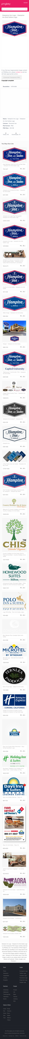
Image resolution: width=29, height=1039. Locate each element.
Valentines (6, 996)
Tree (4, 1017)
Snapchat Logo (23, 980)
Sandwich (5, 973)
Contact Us (11, 1035)
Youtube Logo (23, 975)
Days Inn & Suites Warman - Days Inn (12, 797)
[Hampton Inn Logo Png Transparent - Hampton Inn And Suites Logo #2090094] (14, 207)
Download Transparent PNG (11, 77)
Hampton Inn (6, 443)
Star (4, 1015)
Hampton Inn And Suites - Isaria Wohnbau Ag (14, 890)
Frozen (15, 989)
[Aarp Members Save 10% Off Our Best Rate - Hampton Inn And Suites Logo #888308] (14, 155)
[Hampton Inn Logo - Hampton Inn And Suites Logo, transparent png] (14, 28)
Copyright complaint (8, 80)
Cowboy (15, 998)
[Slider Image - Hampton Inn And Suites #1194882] (14, 303)
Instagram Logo (24, 971)
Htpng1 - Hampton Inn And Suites (11, 344)
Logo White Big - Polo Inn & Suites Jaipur (13, 612)
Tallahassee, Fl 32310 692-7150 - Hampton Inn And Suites (14, 372)
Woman (15, 996)
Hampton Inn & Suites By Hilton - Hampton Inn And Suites (14, 190)
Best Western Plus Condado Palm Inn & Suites (13, 636)
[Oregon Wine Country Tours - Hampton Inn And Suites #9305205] (14, 386)
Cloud (4, 1008)
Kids (14, 1001)
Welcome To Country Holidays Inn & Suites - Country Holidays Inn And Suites (14, 510)
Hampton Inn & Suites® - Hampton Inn (13, 419)
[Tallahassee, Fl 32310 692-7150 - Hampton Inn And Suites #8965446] (14, 361)
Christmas (5, 989)
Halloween (6, 992)
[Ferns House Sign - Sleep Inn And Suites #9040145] (14, 675)
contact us (19, 72)
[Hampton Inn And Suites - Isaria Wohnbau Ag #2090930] (14, 882)
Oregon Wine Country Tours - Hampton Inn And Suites (14, 394)
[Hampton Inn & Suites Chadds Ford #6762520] (14, 928)
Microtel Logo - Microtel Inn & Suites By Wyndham (13, 658)
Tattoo (8, 1020)
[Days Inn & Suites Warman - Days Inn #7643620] (14, 786)
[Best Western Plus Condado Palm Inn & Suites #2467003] (14, 626)
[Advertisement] (14, 51)
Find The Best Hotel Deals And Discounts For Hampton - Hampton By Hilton (13, 490)
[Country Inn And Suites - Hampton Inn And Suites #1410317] (14, 278)
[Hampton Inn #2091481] (14, 434)
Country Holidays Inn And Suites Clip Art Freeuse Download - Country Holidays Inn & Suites (14, 555)
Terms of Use (23, 1035)
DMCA (16, 1035)
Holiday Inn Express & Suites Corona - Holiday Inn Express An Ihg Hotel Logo (13, 711)
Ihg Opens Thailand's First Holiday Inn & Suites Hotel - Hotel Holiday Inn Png (13, 769)
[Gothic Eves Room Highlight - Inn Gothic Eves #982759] (14, 859)
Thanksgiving (6, 994)
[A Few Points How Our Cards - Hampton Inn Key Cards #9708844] (14, 456)
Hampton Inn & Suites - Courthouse (12, 918)
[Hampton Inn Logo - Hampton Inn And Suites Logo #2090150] (14, 232)
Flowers (9, 1011)
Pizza (4, 971)
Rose (8, 1013)
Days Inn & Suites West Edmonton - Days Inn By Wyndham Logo (13, 747)
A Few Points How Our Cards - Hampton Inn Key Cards (14, 464)
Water (8, 1015)
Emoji (8, 1008)
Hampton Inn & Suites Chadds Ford (12, 933)
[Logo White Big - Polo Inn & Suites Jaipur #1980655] (14, 601)
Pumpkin (5, 980)
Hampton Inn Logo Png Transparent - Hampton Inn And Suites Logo (12, 216)
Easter (4, 998)
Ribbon (9, 1017)
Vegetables (6, 975)
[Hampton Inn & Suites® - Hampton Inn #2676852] (14, 410)
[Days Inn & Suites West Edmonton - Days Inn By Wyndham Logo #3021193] (14, 732)
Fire (4, 1011)
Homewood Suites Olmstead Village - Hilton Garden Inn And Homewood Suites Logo (14, 584)
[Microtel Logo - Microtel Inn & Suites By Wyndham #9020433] (14, 650)
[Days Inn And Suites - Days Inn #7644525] (14, 824)
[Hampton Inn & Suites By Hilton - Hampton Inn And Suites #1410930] (14, 181)
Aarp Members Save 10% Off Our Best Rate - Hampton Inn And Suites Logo (14, 165)
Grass (4, 1013)
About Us (5, 1035)
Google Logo (23, 982)
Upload (25, 2)
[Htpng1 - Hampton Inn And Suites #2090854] (14, 331)
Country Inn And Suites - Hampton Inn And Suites (14, 287)
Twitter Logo (23, 973)
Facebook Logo (23, 977)
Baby (14, 994)
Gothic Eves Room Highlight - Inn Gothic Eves (13, 869)
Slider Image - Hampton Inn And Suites (13, 312)
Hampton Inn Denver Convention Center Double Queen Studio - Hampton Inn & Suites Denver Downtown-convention (13, 261)
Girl (14, 992)
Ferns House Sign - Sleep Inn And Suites (13, 686)
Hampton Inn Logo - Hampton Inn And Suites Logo (13, 242)
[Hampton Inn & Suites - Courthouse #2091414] (14, 907)
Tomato (5, 977)
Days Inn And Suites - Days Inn (11, 845)
